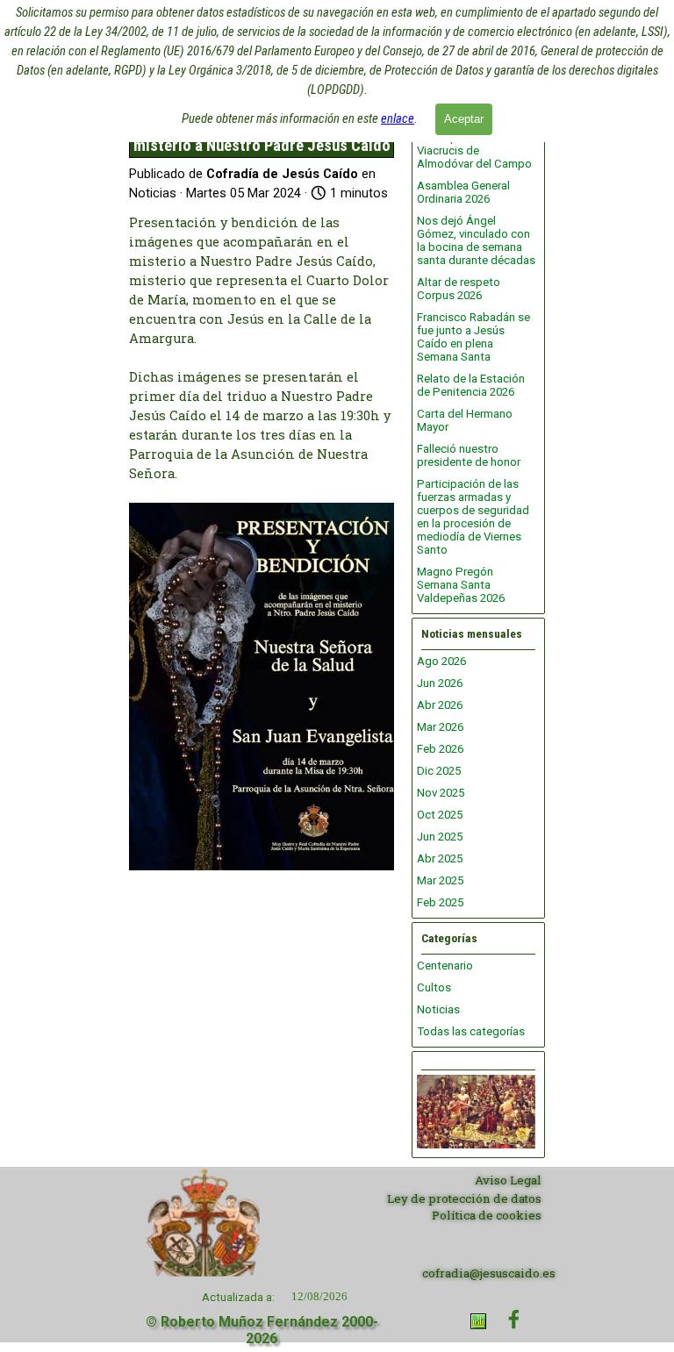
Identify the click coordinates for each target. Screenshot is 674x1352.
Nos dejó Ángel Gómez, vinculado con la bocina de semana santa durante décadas (476, 240)
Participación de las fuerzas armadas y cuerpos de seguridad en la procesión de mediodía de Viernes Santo (473, 516)
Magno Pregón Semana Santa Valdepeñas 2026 (461, 584)
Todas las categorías (471, 1031)
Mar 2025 (440, 880)
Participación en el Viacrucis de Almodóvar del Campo (474, 150)
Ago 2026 (441, 661)
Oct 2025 (439, 814)
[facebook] (514, 1319)
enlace (397, 118)
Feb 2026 (440, 748)
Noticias (438, 1009)
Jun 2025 (439, 836)
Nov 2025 (440, 792)
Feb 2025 (440, 902)
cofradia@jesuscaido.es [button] (489, 1273)
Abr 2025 (439, 858)
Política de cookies (486, 1215)
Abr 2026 (439, 705)
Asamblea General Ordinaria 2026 (463, 192)
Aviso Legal (508, 1180)
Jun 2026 (439, 683)
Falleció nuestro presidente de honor (468, 455)
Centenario (445, 965)
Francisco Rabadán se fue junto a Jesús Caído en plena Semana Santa (473, 337)
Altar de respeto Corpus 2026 (458, 288)
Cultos (434, 987)
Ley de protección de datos (464, 1198)
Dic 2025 (439, 770)
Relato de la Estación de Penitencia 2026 (471, 385)
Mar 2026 (440, 726)
